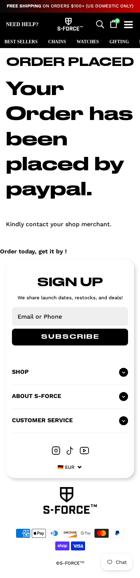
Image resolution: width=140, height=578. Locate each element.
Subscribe (70, 337)
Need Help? (22, 24)
